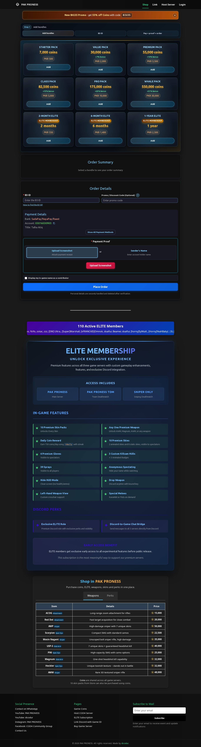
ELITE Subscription (83, 717)
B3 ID (28, 195)
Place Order (100, 286)
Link (154, 4)
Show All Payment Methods (100, 232)
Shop (145, 4)
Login (182, 4)
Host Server (168, 4)
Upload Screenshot (62, 250)
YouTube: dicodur (24, 717)
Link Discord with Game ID (88, 721)
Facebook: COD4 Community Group (33, 726)
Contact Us (20, 730)
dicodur (124, 743)
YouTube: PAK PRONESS (27, 713)
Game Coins (80, 708)
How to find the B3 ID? (33, 205)
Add (48, 67)
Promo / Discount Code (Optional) (118, 195)
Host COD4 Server (83, 713)
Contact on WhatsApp (26, 708)
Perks (110, 595)
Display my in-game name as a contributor (48, 278)
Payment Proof (101, 241)
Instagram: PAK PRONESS (28, 721)
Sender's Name (139, 250)
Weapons (93, 595)
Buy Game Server (83, 726)
